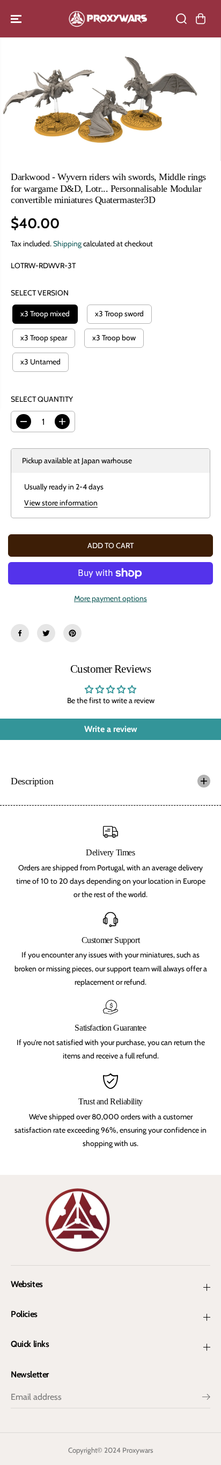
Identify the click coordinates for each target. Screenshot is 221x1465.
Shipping (67, 243)
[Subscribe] (206, 1398)
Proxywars (137, 1450)
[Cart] (200, 18)
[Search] (181, 18)
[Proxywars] (108, 19)
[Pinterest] (72, 633)
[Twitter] (46, 633)
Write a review (110, 729)
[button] (17, 18)
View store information (61, 503)
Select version (40, 293)
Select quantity (42, 399)
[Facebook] (20, 633)
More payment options (110, 598)
